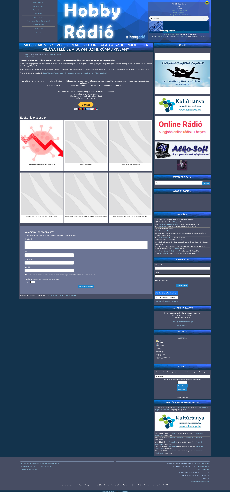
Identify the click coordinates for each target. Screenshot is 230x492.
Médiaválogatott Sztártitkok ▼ (169, 224)
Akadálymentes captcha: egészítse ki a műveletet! (42, 279)
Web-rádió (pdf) (181, 36)
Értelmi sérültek (29, 56)
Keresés (206, 183)
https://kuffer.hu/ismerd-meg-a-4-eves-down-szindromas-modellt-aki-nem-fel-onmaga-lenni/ (75, 73)
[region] (179, 23)
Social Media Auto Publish (108, 491)
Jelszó (157, 273)
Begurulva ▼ (163, 226)
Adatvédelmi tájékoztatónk (200, 481)
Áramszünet (173, 433)
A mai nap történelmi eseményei (182, 322)
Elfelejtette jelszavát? (171, 301)
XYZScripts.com (124, 491)
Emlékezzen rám (162, 280)
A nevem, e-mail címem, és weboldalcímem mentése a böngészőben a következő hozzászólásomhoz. (61, 275)
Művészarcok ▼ (165, 237)
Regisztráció (159, 301)
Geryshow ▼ (163, 231)
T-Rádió (175, 222)
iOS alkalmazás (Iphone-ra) (170, 34)
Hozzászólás (29, 239)
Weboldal (28, 267)
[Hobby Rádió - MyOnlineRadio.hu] (182, 165)
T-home (161, 36)
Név (26, 251)
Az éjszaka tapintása (176, 437)
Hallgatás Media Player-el (179, 15)
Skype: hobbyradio (203, 469)
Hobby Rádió (24, 54)
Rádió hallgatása (179, 12)
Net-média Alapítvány (180, 407)
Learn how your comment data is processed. (62, 295)
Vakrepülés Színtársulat (194, 437)
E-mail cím (29, 259)
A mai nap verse (182, 325)
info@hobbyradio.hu (203, 466)
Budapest (182, 337)
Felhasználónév (160, 265)
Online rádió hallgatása (179, 10)
